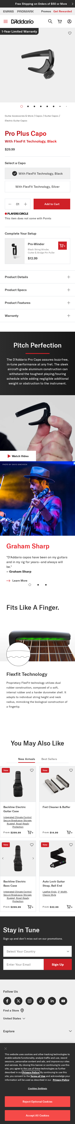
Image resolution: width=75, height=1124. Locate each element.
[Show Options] (68, 951)
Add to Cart (51, 204)
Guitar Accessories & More (19, 115)
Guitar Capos (51, 115)
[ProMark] (25, 11)
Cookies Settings (37, 1088)
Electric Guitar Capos (16, 120)
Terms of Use (37, 1076)
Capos (38, 115)
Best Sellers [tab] (49, 759)
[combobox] (36, 951)
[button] (28, 106)
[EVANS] (8, 11)
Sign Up (58, 964)
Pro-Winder (36, 244)
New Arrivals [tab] (26, 759)
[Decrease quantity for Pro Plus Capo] (9, 204)
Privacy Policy (31, 1072)
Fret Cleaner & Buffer (56, 807)
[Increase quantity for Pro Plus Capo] (25, 204)
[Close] (5, 1048)
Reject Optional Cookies (37, 1101)
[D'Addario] (22, 21)
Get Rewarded (62, 11)
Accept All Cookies (37, 1115)
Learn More (19, 580)
